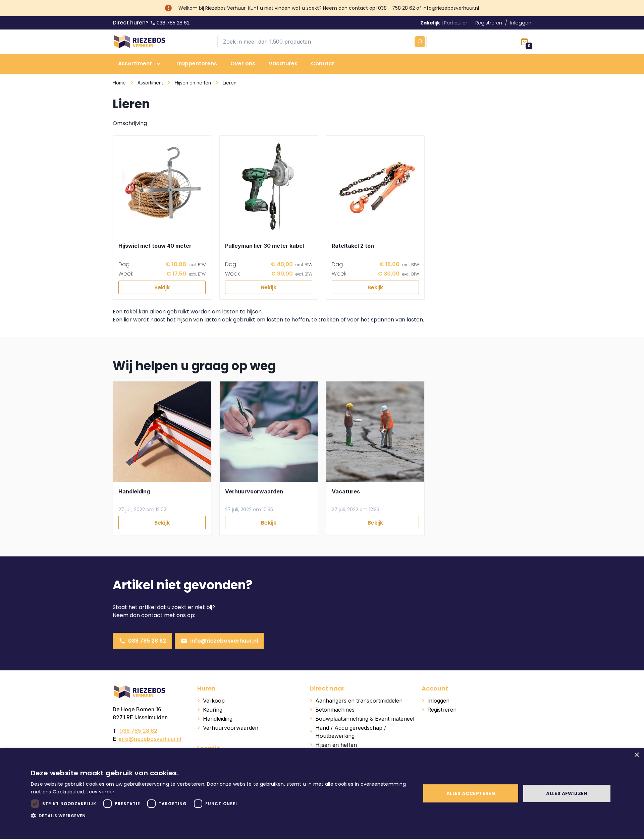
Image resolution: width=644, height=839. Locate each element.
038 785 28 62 (147, 641)
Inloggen (520, 22)
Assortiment (150, 82)
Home (119, 82)
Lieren (229, 82)
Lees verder (100, 791)
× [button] (636, 755)
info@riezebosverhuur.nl (224, 641)
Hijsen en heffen (193, 82)
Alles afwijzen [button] (567, 793)
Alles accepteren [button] (470, 793)
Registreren (488, 22)
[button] (220, 816)
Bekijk (162, 287)
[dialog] (322, 793)
